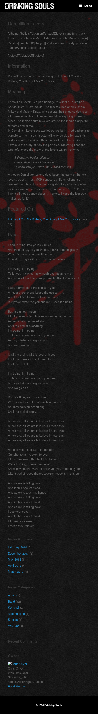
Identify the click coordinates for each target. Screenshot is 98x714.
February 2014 (17, 547)
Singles (13, 619)
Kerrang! (13, 607)
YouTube (13, 626)
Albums (13, 595)
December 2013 (18, 553)
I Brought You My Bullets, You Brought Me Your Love (43, 219)
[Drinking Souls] (29, 6)
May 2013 (14, 559)
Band (11, 601)
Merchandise (16, 613)
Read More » (16, 686)
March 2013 (15, 571)
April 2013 (14, 565)
